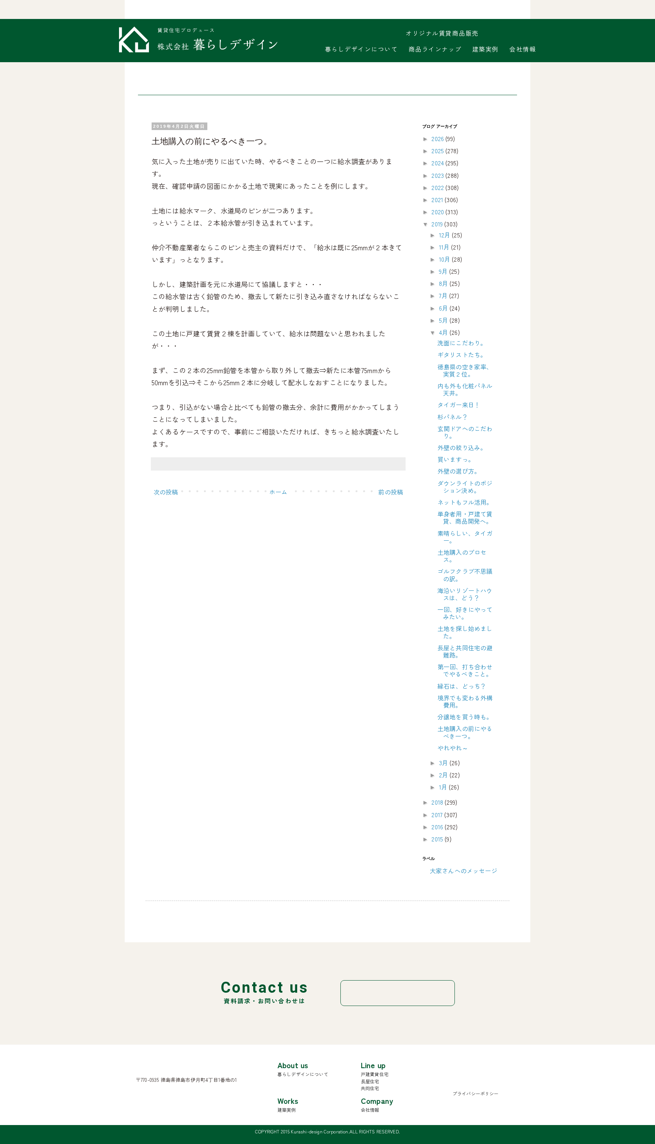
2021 (438, 199)
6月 (444, 307)
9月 (444, 271)
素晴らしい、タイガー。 (464, 537)
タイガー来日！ (458, 404)
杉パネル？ (452, 416)
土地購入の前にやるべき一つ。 (464, 732)
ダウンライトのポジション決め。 (464, 487)
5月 (444, 320)
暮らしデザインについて (361, 48)
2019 (437, 223)
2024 (438, 162)
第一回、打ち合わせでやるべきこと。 (464, 670)
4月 (444, 332)
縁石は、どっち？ (461, 685)
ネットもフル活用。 (464, 502)
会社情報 (522, 48)
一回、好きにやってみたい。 (464, 613)
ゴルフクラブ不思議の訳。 (464, 575)
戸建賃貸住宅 (375, 1074)
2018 (438, 802)
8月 (444, 283)
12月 (445, 234)
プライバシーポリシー (476, 1093)
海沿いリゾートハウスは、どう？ (464, 594)
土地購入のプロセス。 (461, 556)
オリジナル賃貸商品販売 (442, 33)
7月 (444, 295)
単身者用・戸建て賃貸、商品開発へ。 (464, 517)
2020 (438, 211)
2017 (437, 814)
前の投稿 (390, 491)
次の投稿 (166, 491)
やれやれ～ (452, 747)
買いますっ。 (455, 459)
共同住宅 (370, 1088)
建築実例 (485, 48)
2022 (438, 187)
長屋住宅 (370, 1081)
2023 (438, 175)
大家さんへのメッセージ (463, 870)
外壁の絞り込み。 (461, 447)
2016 (438, 826)
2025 (438, 150)
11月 (445, 246)
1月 (444, 786)
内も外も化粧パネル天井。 (464, 389)
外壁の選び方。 (458, 470)
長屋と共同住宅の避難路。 (464, 651)
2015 (438, 838)
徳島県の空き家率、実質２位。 (464, 370)
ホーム (278, 491)
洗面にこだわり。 (461, 342)
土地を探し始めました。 (464, 632)
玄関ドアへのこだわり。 (464, 432)
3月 (444, 762)
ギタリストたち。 (461, 354)
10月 (445, 259)
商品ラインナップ (435, 48)
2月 (444, 774)
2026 (438, 138)
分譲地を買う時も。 (464, 716)
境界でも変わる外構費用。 (464, 701)
